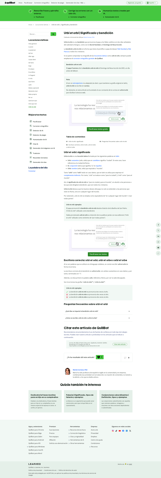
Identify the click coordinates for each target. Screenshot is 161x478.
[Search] (53, 34)
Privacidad (94, 433)
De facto (31, 63)
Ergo (30, 66)
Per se (30, 97)
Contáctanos (95, 443)
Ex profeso (32, 72)
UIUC (130, 464)
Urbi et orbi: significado (76, 141)
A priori (31, 47)
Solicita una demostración (58, 443)
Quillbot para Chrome (36, 430)
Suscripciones (54, 430)
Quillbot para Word (35, 453)
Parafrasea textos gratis (98, 129)
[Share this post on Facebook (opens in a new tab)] (158, 224)
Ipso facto (32, 81)
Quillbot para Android (36, 440)
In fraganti (32, 75)
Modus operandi (34, 88)
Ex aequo (31, 69)
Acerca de (94, 430)
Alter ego (31, 56)
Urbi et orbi (32, 107)
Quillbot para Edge (35, 433)
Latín (30, 85)
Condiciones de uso (50, 470)
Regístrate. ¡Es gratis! (134, 3)
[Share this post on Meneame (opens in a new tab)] (158, 253)
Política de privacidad (35, 470)
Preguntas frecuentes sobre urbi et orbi (114, 141)
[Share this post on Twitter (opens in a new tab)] (158, 230)
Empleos (94, 437)
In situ (30, 78)
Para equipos (54, 437)
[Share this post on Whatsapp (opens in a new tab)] (158, 242)
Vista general (33, 44)
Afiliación (52, 440)
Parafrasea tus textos (98, 254)
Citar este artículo (120, 344)
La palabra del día (38, 167)
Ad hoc (31, 53)
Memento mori (33, 91)
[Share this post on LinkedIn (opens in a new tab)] (158, 236)
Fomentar (32, 171)
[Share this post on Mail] (158, 247)
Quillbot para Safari (35, 437)
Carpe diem (32, 59)
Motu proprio (33, 94)
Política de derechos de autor (68, 470)
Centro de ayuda (97, 440)
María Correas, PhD (89, 37)
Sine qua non (33, 104)
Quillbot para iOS (34, 443)
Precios (52, 433)
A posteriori (32, 50)
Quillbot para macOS (36, 450)
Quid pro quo (33, 100)
